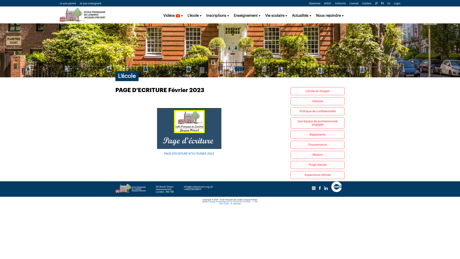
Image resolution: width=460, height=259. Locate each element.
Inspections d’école (318, 175)
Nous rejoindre (329, 15)
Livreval (353, 3)
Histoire (317, 101)
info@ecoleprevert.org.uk (198, 187)
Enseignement (246, 15)
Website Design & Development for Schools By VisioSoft (226, 202)
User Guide (224, 204)
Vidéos (169, 15)
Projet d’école (318, 164)
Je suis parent (68, 3)
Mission (317, 154)
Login (397, 3)
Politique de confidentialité (318, 111)
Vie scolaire (275, 15)
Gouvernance (317, 144)
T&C (256, 202)
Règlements (318, 134)
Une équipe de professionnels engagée (317, 123)
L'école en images (318, 91)
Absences (314, 3)
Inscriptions (216, 15)
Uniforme (340, 3)
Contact (366, 3)
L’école (194, 15)
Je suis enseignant (90, 3)
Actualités (300, 15)
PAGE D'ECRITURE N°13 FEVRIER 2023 (189, 153)
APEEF (327, 3)
